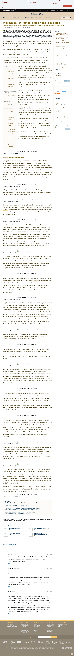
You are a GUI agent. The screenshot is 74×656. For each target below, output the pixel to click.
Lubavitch (26, 647)
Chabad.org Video (24, 624)
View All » (58, 69)
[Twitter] (66, 648)
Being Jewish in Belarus (15, 528)
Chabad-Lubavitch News (62, 627)
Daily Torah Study (37, 626)
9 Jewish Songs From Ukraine (41, 528)
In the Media (47, 17)
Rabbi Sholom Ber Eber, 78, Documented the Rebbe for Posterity (17, 513)
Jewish (44, 648)
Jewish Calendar (37, 625)
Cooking (47, 642)
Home (4, 17)
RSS (58, 93)
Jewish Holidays (50, 624)
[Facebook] (63, 648)
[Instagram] (71, 648)
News (9, 17)
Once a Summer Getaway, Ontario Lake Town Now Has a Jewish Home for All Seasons (22, 509)
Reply (9, 563)
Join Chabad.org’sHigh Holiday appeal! (31, 1)
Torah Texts (54, 642)
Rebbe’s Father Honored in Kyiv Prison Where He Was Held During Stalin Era (20, 512)
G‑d (32, 172)
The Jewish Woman (25, 625)
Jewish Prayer (50, 630)
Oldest (15, 548)
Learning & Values (10, 625)
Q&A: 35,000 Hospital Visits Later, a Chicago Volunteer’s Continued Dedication (21, 502)
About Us (56, 652)
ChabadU (26, 642)
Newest (12, 548)
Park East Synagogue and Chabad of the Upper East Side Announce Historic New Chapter (22, 508)
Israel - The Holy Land (25, 631)
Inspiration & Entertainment (12, 626)
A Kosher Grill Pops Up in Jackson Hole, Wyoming (61, 67)
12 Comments (12, 534)
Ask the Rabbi (46, 10)
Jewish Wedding (50, 625)
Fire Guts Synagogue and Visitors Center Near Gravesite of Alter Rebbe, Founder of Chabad (63, 63)
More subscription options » (60, 84)
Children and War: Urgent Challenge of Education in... (40, 534)
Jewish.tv (19, 642)
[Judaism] (8, 10)
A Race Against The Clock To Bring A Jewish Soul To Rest (16, 505)
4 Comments (36, 529)
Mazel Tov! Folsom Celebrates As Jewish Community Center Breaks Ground (63, 118)
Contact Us (69, 652)
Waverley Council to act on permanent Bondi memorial (61, 112)
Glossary (35, 630)
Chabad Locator (61, 629)
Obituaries (27, 17)
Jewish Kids (68, 642)
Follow (64, 91)
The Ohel (59, 626)
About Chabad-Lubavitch (62, 624)
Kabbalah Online (24, 630)
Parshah (49, 629)
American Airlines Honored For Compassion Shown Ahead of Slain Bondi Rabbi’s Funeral (22, 507)
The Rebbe (60, 625)
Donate (61, 10)
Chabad (25, 90)
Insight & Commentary (17, 17)
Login (41, 10)
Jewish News (23, 626)
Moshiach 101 (24, 627)
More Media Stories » (60, 121)
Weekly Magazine (10, 629)
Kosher (48, 627)
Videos (40, 17)
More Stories (7, 501)
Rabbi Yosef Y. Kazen (28, 648)
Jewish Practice (10, 624)
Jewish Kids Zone (24, 629)
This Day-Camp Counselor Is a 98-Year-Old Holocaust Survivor (62, 60)
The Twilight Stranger (14, 533)
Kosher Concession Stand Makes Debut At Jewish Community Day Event (63, 102)
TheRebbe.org (24, 632)
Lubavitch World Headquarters (48, 647)
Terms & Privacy (62, 652)
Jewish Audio (49, 631)
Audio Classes (33, 642)
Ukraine (9, 104)
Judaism (40, 648)
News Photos (34, 17)
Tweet (58, 91)
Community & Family (11, 627)
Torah (37, 648)
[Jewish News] (37, 14)
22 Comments (12, 529)
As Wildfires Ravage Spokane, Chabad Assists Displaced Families (18, 510)
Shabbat (49, 626)
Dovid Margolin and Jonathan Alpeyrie (11, 27)
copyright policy (22, 520)
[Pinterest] (68, 648)
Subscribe (36, 627)
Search (35, 629)
